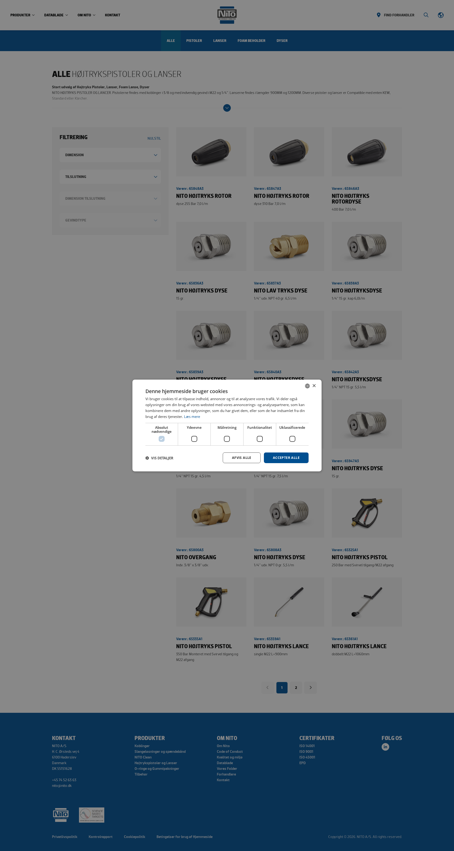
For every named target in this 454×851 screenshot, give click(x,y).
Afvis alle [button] (241, 457)
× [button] (314, 385)
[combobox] (307, 386)
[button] (159, 458)
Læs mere (192, 416)
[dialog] (227, 425)
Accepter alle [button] (286, 457)
